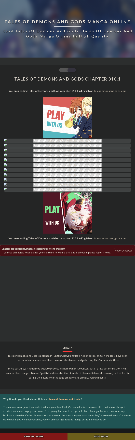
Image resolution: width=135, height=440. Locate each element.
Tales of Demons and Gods (64, 399)
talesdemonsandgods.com (110, 90)
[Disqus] (67, 298)
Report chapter (123, 250)
